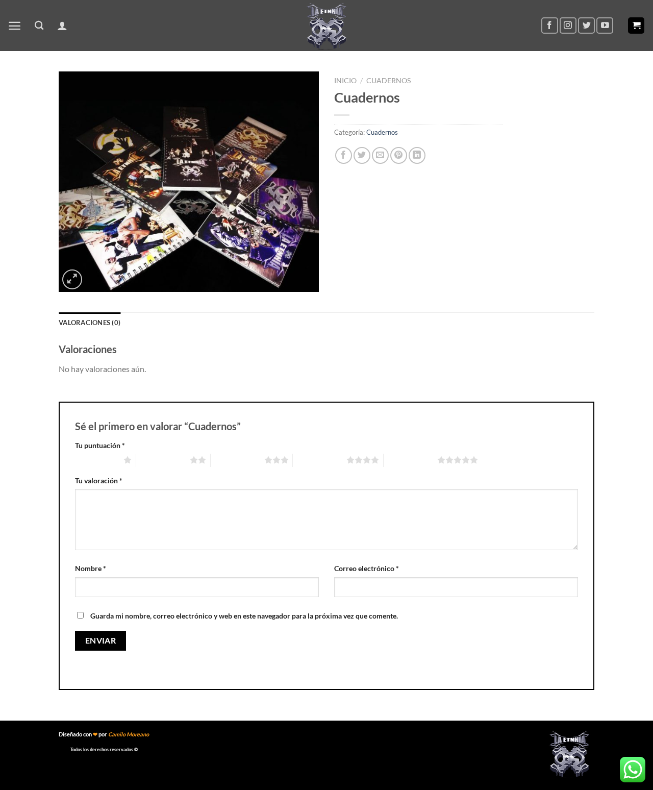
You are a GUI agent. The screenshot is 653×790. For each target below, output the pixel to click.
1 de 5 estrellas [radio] (96, 460)
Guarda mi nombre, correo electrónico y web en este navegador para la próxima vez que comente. (244, 615)
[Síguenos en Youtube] (604, 25)
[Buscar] (39, 25)
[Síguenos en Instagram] (568, 25)
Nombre (90, 568)
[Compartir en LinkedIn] (417, 155)
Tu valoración (98, 480)
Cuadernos (388, 81)
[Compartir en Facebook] (343, 155)
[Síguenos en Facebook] (549, 25)
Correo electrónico (366, 568)
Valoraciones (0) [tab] (89, 322)
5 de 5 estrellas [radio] (410, 460)
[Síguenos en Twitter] (586, 25)
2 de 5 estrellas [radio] (163, 460)
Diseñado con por (104, 734)
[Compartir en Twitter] (362, 155)
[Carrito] (636, 25)
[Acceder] (62, 25)
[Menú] (14, 25)
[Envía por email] (380, 155)
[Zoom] (72, 279)
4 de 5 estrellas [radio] (319, 460)
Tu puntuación (100, 445)
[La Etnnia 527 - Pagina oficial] (326, 25)
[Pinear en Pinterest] (398, 155)
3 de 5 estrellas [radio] (237, 460)
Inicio (345, 81)
